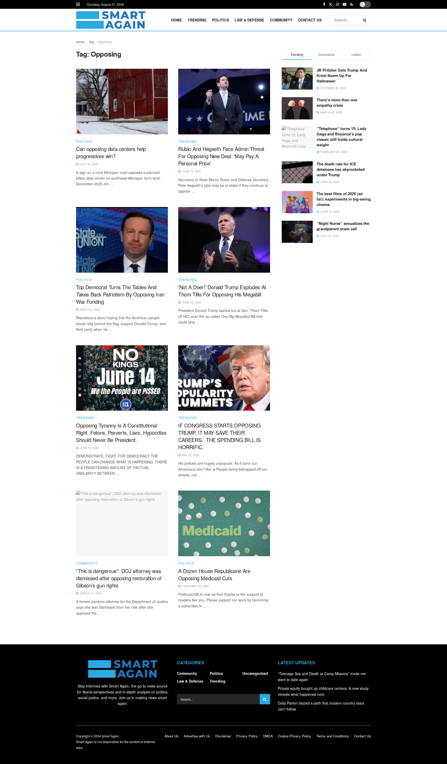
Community (281, 19)
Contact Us (310, 19)
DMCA (268, 736)
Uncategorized (255, 673)
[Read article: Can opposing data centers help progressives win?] (122, 101)
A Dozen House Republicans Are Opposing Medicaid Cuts (214, 574)
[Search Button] (365, 20)
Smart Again (110, 736)
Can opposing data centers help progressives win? (111, 152)
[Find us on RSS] (351, 4)
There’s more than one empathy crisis (337, 102)
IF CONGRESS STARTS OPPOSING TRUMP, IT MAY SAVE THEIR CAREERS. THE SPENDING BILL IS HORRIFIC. (219, 436)
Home (176, 19)
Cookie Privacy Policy (294, 736)
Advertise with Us (197, 736)
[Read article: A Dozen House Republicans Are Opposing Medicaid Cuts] (224, 523)
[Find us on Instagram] (337, 4)
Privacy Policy (247, 736)
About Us (171, 736)
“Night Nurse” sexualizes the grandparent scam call (343, 226)
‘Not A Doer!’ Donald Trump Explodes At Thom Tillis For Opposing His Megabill (222, 290)
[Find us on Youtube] (344, 4)
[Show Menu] (78, 4)
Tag (91, 42)
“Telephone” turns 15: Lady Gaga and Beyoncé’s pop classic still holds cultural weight (341, 137)
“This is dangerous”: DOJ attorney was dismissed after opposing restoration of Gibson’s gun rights (118, 578)
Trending (197, 19)
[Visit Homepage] (110, 20)
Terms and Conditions (332, 736)
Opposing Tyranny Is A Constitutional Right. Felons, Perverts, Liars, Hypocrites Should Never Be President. (121, 433)
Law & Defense (249, 19)
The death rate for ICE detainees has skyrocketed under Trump (340, 169)
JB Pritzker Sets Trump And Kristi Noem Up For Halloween (342, 75)
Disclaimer (223, 736)
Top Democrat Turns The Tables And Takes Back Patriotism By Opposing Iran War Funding (120, 294)
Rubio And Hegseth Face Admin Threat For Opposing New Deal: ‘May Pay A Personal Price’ (221, 156)
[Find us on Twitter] (330, 4)
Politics (220, 19)
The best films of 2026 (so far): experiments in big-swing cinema (344, 199)
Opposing (105, 42)
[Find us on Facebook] (324, 4)
